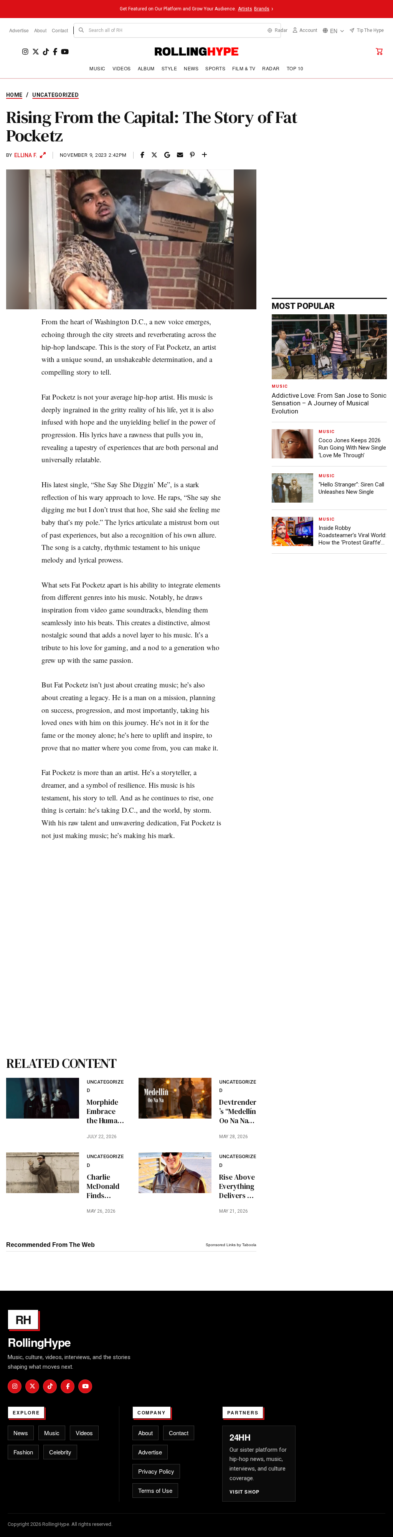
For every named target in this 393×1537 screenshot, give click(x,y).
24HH (240, 1437)
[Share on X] (154, 155)
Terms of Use (155, 1490)
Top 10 (295, 68)
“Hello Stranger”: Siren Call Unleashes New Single (351, 488)
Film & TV (243, 68)
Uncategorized (55, 95)
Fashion (23, 1452)
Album (146, 68)
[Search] (81, 30)
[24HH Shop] (379, 51)
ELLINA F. (26, 155)
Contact (60, 30)
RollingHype (39, 1342)
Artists (245, 9)
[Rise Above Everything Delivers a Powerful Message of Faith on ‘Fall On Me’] (175, 1172)
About (40, 30)
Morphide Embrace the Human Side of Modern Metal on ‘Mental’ (104, 1111)
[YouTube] (65, 52)
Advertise (19, 30)
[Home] (196, 51)
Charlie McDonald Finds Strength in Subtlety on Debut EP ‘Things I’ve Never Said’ (105, 1186)
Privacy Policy (156, 1471)
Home (14, 95)
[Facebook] (55, 52)
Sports (215, 68)
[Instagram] (25, 52)
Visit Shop (244, 1491)
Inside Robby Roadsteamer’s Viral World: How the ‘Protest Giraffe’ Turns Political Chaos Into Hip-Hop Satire (352, 536)
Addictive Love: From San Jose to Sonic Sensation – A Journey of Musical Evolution (329, 403)
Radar (270, 68)
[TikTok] (46, 52)
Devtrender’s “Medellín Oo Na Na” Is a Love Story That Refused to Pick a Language (237, 1111)
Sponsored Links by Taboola (231, 1245)
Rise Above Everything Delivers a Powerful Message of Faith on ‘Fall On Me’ (237, 1186)
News (191, 68)
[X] (35, 52)
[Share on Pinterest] (192, 155)
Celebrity (60, 1452)
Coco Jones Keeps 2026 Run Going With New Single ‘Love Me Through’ (352, 447)
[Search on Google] (167, 155)
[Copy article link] (204, 155)
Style (169, 68)
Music (97, 68)
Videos (121, 68)
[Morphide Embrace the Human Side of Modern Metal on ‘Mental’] (42, 1098)
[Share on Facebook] (142, 155)
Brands (261, 9)
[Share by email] (180, 155)
